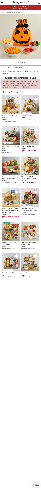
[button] (20, 7)
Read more (5, 73)
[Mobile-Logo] (20, 2)
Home (2, 12)
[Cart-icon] (39, 2)
